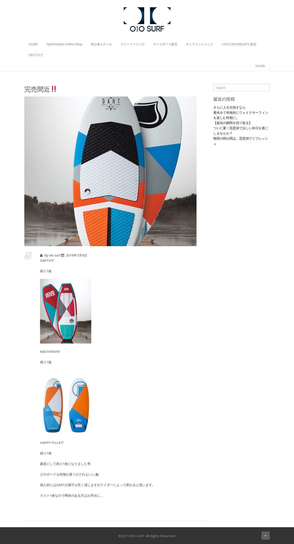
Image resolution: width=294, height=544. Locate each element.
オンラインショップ (199, 44)
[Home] (147, 19)
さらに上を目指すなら (229, 107)
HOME (33, 44)
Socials (260, 66)
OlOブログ (36, 55)
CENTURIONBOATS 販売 (239, 44)
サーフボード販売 (165, 44)
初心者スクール (101, 44)
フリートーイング (133, 44)
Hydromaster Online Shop (64, 44)
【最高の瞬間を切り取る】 (232, 123)
